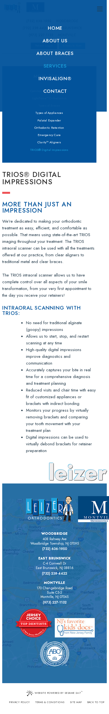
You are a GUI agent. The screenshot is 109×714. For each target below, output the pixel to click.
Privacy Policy (19, 702)
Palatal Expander (49, 120)
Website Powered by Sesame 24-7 (58, 692)
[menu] (100, 9)
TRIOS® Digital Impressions (49, 150)
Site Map (76, 702)
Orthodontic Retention (49, 127)
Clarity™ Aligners (49, 142)
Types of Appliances (49, 112)
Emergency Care (49, 135)
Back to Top (96, 702)
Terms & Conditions (50, 702)
